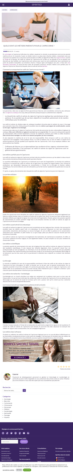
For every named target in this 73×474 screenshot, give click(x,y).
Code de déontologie (6, 458)
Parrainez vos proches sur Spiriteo (63, 451)
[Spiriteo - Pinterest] (16, 433)
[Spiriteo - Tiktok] (7, 433)
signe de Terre (61, 57)
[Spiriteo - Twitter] (11, 433)
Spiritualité (7, 413)
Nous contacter (22, 455)
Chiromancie (8, 405)
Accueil (4, 10)
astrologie (8, 54)
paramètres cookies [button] (8, 470)
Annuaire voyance (41, 458)
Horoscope (7, 407)
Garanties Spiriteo (5, 455)
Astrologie (13, 10)
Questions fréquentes (24, 451)
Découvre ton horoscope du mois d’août (37, 1)
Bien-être (7, 401)
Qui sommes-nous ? (5, 451)
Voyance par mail (41, 455)
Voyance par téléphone (42, 451)
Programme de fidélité (24, 453)
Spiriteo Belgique (61, 460)
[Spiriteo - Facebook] (20, 433)
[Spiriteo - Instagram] (3, 433)
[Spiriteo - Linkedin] (28, 433)
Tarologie (7, 415)
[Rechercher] (24, 390)
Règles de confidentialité (6, 460)
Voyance (6, 417)
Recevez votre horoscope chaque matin (13, 438)
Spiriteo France (60, 457)
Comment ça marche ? (6, 453)
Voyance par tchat (41, 453)
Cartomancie (8, 403)
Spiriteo (44, 66)
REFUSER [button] (19, 470)
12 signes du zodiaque (12, 112)
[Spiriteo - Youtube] (24, 433)
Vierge (6, 59)
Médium (6, 409)
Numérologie (8, 411)
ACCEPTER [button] (27, 470)
